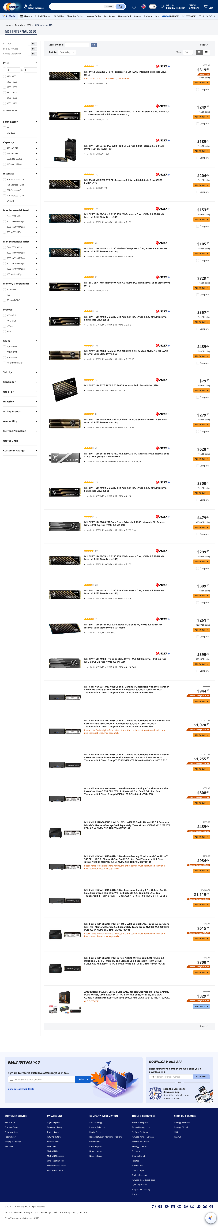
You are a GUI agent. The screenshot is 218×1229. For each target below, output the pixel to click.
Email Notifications (55, 1160)
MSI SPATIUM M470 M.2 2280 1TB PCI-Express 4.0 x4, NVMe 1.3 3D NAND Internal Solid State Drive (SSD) (124, 558)
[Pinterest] (185, 1206)
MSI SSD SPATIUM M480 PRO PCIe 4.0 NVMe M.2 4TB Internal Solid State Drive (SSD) (127, 284)
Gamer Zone (95, 1141)
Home (8, 25)
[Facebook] (160, 1206)
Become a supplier (140, 1122)
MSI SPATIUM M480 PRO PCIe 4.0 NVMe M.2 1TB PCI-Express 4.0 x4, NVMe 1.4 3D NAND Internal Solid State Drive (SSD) (126, 113)
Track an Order (11, 1127)
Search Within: (56, 44)
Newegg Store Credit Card (143, 1180)
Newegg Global (181, 1127)
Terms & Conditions (13, 1212)
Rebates (135, 1160)
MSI (29, 25)
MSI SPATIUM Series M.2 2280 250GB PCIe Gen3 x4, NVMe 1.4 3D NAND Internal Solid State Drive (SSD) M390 (123, 626)
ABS (176, 1132)
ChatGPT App (138, 1170)
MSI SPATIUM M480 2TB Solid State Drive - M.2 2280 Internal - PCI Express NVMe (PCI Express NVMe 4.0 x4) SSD (124, 523)
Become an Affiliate (140, 1141)
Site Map (136, 1151)
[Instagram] (173, 1206)
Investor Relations (97, 1127)
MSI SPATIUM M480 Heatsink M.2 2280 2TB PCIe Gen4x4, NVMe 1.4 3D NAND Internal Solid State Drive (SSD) (126, 352)
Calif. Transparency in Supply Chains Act (70, 1212)
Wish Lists (51, 1146)
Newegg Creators (139, 1146)
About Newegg (95, 1122)
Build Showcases (139, 1184)
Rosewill (177, 1136)
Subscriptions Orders (56, 1165)
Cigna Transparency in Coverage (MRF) (22, 1218)
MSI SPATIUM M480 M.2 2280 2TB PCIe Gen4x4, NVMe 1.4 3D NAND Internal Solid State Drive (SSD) (125, 318)
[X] (166, 1206)
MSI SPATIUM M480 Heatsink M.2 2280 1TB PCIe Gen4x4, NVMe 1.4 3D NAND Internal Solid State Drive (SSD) (126, 421)
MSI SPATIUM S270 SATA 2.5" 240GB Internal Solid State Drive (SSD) (121, 385)
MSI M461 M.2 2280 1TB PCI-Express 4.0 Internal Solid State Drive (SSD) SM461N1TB (123, 181)
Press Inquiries (95, 1146)
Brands (19, 25)
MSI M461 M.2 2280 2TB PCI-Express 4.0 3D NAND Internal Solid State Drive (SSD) (125, 73)
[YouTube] (192, 1206)
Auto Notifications (55, 1170)
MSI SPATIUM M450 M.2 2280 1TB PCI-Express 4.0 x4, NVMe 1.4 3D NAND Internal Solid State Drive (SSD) (124, 216)
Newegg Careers (96, 1151)
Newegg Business (182, 1122)
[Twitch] (198, 1206)
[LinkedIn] (179, 1206)
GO (93, 44)
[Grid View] (206, 52)
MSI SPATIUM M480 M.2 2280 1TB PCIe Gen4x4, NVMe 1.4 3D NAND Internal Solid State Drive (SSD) (125, 489)
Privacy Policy (30, 1212)
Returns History (54, 1136)
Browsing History (54, 1127)
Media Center (95, 1132)
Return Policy (10, 1136)
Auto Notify (201, 1006)
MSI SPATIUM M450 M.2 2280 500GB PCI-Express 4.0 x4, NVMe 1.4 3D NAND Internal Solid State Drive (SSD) (125, 250)
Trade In (135, 1194)
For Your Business (140, 1132)
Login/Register (53, 1122)
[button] (34, 6)
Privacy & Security (13, 1141)
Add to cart (201, 82)
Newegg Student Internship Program (105, 1136)
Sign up (83, 1079)
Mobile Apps (137, 1165)
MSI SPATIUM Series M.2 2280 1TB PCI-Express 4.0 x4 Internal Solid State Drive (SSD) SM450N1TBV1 (124, 147)
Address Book (53, 1141)
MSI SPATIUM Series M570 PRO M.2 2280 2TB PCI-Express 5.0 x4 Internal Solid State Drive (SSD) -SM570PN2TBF (126, 455)
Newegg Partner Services (143, 1136)
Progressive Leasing (141, 1189)
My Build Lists (53, 1151)
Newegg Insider (96, 1156)
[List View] (199, 52)
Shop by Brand (138, 1156)
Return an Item (11, 1132)
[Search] (120, 6)
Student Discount (139, 1175)
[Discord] (205, 1206)
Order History (53, 1132)
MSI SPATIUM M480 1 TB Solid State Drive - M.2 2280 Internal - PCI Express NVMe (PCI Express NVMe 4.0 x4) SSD (125, 660)
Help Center (10, 1122)
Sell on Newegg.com (141, 1127)
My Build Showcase (55, 1156)
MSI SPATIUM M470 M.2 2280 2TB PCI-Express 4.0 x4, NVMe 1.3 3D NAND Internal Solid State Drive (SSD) (124, 592)
